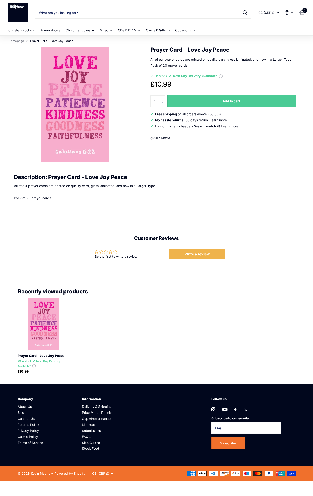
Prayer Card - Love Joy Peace (41, 356)
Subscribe (228, 443)
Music (104, 30)
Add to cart (231, 101)
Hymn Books (50, 30)
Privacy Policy (28, 431)
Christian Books (20, 30)
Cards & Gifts (156, 30)
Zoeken (245, 13)
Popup (221, 76)
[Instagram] (213, 409)
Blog (21, 412)
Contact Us (26, 419)
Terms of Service (30, 443)
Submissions (91, 431)
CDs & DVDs (127, 30)
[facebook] (235, 409)
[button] (163, 97)
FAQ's (86, 437)
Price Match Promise (97, 412)
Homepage (16, 41)
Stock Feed (90, 448)
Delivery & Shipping (97, 406)
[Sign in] (289, 12)
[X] (245, 409)
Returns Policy (28, 425)
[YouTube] (224, 409)
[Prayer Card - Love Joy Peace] (44, 324)
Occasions (183, 30)
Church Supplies (78, 30)
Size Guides (91, 443)
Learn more (218, 120)
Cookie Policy (28, 437)
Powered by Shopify (69, 473)
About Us (25, 406)
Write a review (197, 254)
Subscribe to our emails (230, 418)
